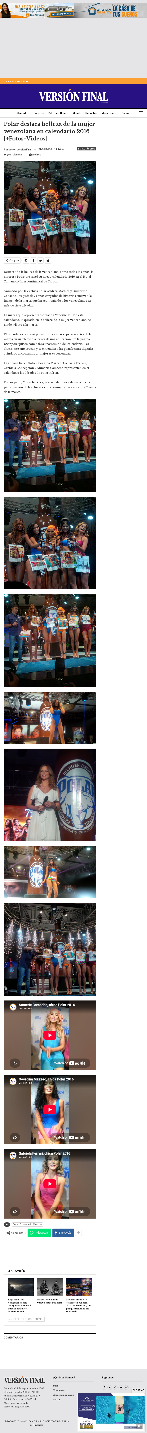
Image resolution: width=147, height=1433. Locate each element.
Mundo (77, 113)
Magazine (107, 113)
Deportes (91, 113)
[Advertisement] (73, 46)
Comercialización (63, 1395)
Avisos (56, 1399)
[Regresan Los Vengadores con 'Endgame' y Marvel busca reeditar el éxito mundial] (21, 1287)
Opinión (125, 113)
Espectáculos (86, 149)
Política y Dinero (58, 113)
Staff (55, 1385)
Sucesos (38, 113)
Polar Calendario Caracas (27, 1224)
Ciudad (21, 113)
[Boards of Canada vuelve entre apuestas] (50, 1287)
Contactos (59, 1390)
